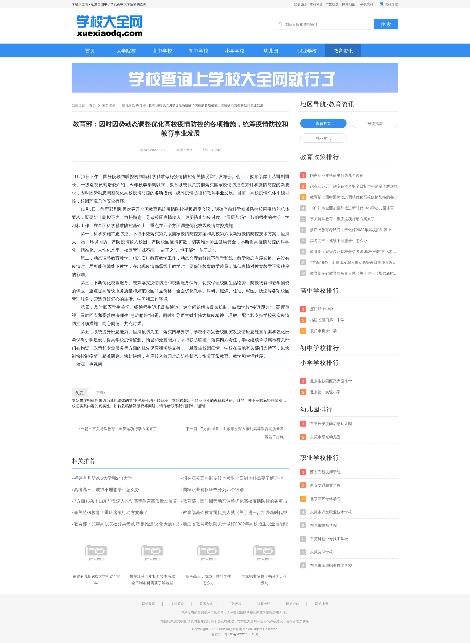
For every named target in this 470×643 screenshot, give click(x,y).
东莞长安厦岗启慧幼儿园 (327, 423)
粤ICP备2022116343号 (241, 634)
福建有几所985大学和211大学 (103, 478)
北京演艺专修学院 (321, 498)
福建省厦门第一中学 (323, 320)
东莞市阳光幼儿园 (321, 437)
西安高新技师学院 (321, 472)
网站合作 (292, 603)
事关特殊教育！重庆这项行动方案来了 (111, 512)
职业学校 (307, 50)
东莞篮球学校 (317, 552)
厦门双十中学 (317, 309)
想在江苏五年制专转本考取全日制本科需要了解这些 (233, 478)
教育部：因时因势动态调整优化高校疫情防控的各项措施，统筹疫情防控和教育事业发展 (234, 503)
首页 (90, 50)
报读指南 (375, 123)
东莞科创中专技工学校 (325, 538)
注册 (304, 4)
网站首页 (148, 603)
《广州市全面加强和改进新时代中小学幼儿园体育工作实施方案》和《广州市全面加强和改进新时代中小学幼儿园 (350, 208)
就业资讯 (323, 138)
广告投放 (332, 4)
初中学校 (198, 50)
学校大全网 (134, 26)
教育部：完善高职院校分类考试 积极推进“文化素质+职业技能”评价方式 (125, 526)
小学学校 (235, 50)
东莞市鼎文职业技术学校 (327, 512)
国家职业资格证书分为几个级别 (213, 489)
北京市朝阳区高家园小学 (327, 381)
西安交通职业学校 (321, 485)
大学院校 (126, 50)
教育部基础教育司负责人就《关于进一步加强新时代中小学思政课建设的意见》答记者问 (234, 515)
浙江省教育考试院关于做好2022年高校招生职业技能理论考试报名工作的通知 (234, 526)
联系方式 (206, 603)
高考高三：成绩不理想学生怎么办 (106, 489)
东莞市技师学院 (319, 525)
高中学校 (162, 50)
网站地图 (348, 4)
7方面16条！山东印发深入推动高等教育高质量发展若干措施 (124, 503)
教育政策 (128, 105)
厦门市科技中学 (319, 330)
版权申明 (263, 603)
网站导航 (391, 4)
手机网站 (366, 4)
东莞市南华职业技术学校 (327, 565)
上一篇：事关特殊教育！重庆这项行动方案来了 (117, 428)
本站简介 (316, 4)
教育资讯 (343, 50)
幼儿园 (271, 50)
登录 (297, 4)
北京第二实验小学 (321, 392)
